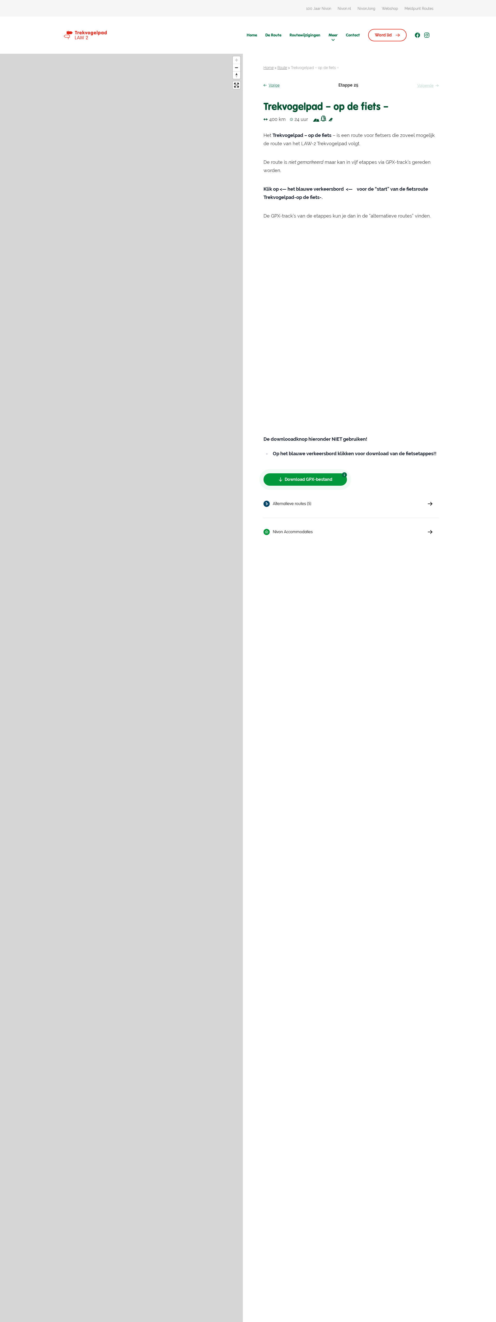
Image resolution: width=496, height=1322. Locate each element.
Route (282, 68)
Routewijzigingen (305, 35)
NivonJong (366, 8)
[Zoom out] (236, 67)
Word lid (383, 35)
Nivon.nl (344, 8)
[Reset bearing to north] (236, 75)
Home (252, 35)
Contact (353, 35)
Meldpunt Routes (419, 8)
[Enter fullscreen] (236, 85)
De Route (273, 35)
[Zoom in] (236, 60)
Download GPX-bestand (308, 479)
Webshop (390, 8)
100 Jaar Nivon (318, 8)
